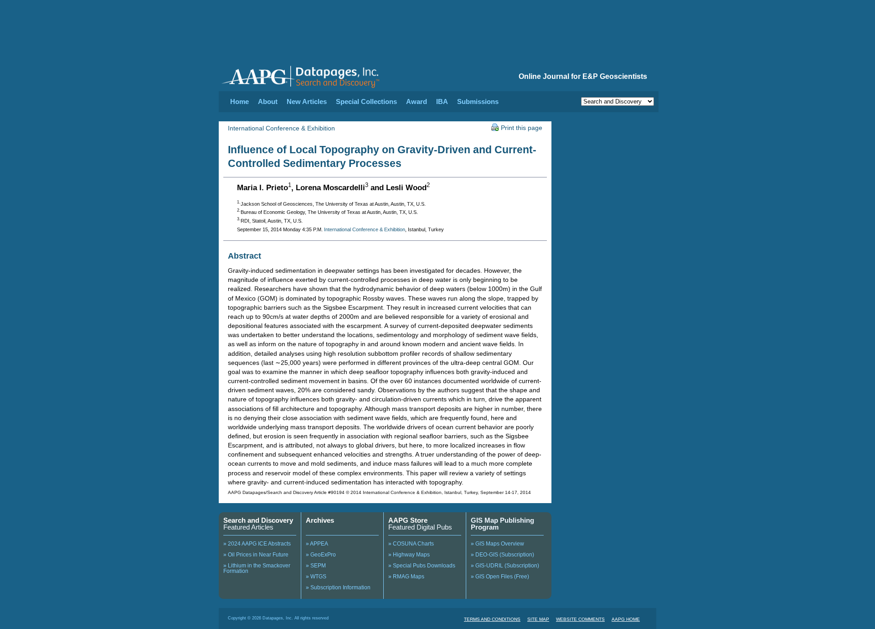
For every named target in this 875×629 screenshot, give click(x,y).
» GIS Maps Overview (497, 544)
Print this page (521, 127)
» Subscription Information (338, 587)
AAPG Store (407, 520)
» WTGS (316, 576)
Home (239, 101)
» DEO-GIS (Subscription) (502, 554)
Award (416, 101)
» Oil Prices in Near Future (255, 554)
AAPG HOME (626, 619)
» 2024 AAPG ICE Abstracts (257, 544)
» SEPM (316, 565)
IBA (442, 101)
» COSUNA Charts (411, 544)
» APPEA (317, 544)
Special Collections (366, 101)
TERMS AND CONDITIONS (492, 619)
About (268, 101)
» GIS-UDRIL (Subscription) (505, 565)
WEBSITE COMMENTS (580, 619)
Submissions (478, 101)
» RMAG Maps (406, 576)
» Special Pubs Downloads (421, 565)
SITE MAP (538, 619)
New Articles (307, 101)
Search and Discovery (258, 520)
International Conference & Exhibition (281, 128)
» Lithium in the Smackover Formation (256, 568)
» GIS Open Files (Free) (500, 576)
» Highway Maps (409, 554)
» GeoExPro (321, 554)
